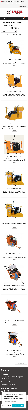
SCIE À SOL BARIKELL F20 (14, 124)
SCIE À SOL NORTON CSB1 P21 (14, 318)
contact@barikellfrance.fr (9, 384)
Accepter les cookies (18, 405)
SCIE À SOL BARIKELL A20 (14, 188)
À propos (5, 370)
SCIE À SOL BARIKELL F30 (14, 156)
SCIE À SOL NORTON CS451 (14, 350)
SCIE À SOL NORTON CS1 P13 (14, 253)
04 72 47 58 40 (18, 4)
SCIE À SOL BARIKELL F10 (14, 91)
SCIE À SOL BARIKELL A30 (14, 221)
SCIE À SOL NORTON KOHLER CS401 (14, 285)
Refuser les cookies (6, 405)
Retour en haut (21, 363)
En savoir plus (12, 401)
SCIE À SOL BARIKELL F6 (14, 59)
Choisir (9, 31)
